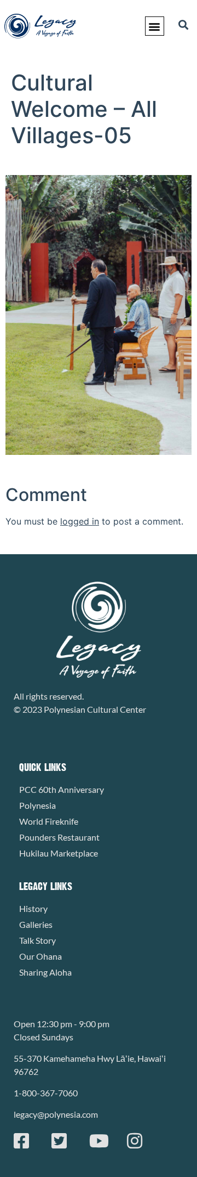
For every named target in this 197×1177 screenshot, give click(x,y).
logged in (79, 521)
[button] (154, 26)
